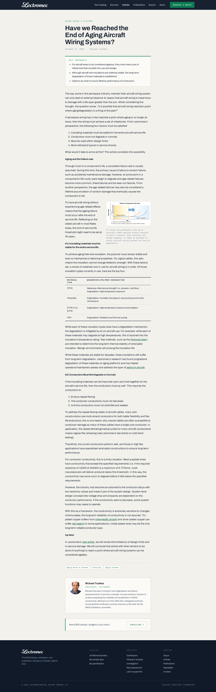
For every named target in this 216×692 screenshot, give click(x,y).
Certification (132, 655)
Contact (167, 672)
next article (88, 542)
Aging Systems (112, 567)
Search (152, 5)
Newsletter (168, 668)
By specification (96, 664)
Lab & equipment (134, 672)
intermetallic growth (106, 519)
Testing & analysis (135, 659)
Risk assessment (134, 668)
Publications (139, 5)
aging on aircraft (136, 367)
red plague (78, 523)
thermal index (139, 339)
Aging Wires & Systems (77, 567)
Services (114, 5)
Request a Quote (182, 5)
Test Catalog (100, 5)
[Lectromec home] (35, 4)
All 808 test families (98, 655)
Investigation (132, 664)
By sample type (96, 659)
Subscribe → (137, 624)
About (162, 5)
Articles (125, 5)
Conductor (96, 567)
